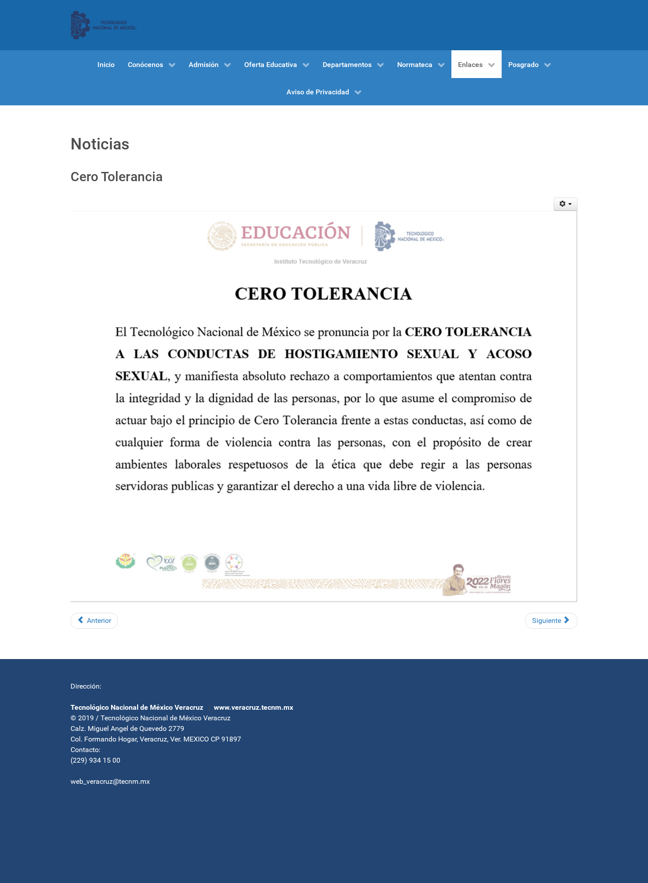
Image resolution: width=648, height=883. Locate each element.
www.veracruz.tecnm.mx (253, 707)
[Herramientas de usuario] (566, 204)
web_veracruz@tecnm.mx (110, 781)
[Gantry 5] (104, 25)
